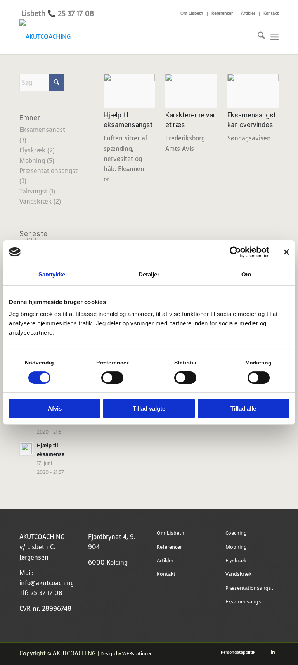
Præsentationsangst (48, 171)
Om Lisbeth (191, 13)
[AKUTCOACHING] (45, 36)
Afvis (55, 408)
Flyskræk (32, 150)
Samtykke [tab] (51, 274)
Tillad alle (243, 408)
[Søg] (257, 36)
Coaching (236, 533)
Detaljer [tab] (149, 274)
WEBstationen (137, 654)
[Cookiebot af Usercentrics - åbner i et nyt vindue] (235, 252)
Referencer (222, 13)
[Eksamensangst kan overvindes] (253, 91)
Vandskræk (35, 201)
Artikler (248, 13)
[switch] (112, 377)
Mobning (32, 161)
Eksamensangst (42, 130)
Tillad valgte (149, 408)
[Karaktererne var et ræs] (191, 91)
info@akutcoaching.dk (51, 583)
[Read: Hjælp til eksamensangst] (26, 449)
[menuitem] (192, 14)
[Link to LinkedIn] (273, 652)
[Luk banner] (286, 252)
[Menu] (274, 36)
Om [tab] (246, 274)
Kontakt (271, 13)
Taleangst (33, 191)
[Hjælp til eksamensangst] (129, 91)
